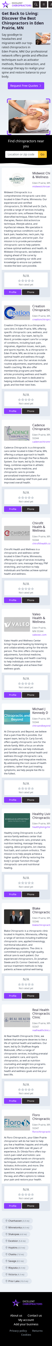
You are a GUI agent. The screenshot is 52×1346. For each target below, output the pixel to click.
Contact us (35, 1315)
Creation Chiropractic (41, 308)
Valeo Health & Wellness (38, 618)
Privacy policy (18, 1330)
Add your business (26, 1324)
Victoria (16, 1274)
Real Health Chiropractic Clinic (41, 1013)
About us (16, 1315)
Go (42, 154)
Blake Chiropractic (41, 910)
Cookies (26, 1334)
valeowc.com (39, 634)
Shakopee (17, 1234)
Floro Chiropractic (41, 1117)
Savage (16, 1261)
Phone (30, 292)
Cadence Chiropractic (41, 427)
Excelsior (17, 1240)
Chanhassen (18, 1220)
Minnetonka (18, 1227)
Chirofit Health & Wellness (38, 527)
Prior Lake (18, 1281)
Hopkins (16, 1247)
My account (26, 1320)
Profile (12, 292)
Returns (37, 1330)
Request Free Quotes (24, 86)
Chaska (16, 1254)
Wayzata (16, 1267)
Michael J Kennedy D (40, 711)
